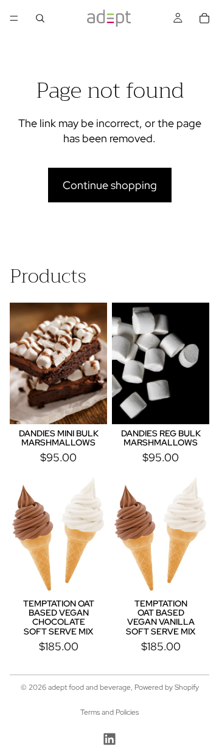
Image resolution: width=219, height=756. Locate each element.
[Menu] (14, 18)
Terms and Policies (109, 712)
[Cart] (204, 18)
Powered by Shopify (166, 687)
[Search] (40, 18)
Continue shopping (110, 185)
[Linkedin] (109, 739)
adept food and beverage (89, 687)
